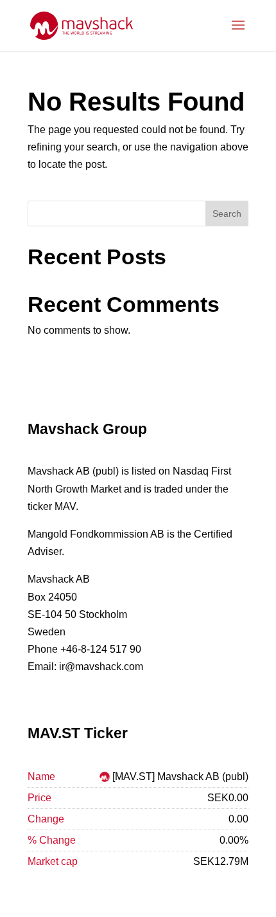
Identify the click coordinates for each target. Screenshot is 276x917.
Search (226, 213)
